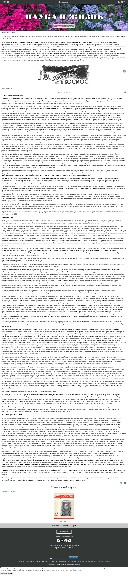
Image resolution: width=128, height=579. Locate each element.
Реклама (65, 526)
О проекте (55, 526)
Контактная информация (64, 536)
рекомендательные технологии (46, 561)
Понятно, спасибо (7, 574)
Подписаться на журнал (64, 26)
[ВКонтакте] (125, 483)
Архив (74, 526)
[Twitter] (121, 483)
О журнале (63, 2)
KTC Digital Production (73, 564)
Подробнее (77, 570)
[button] (124, 71)
